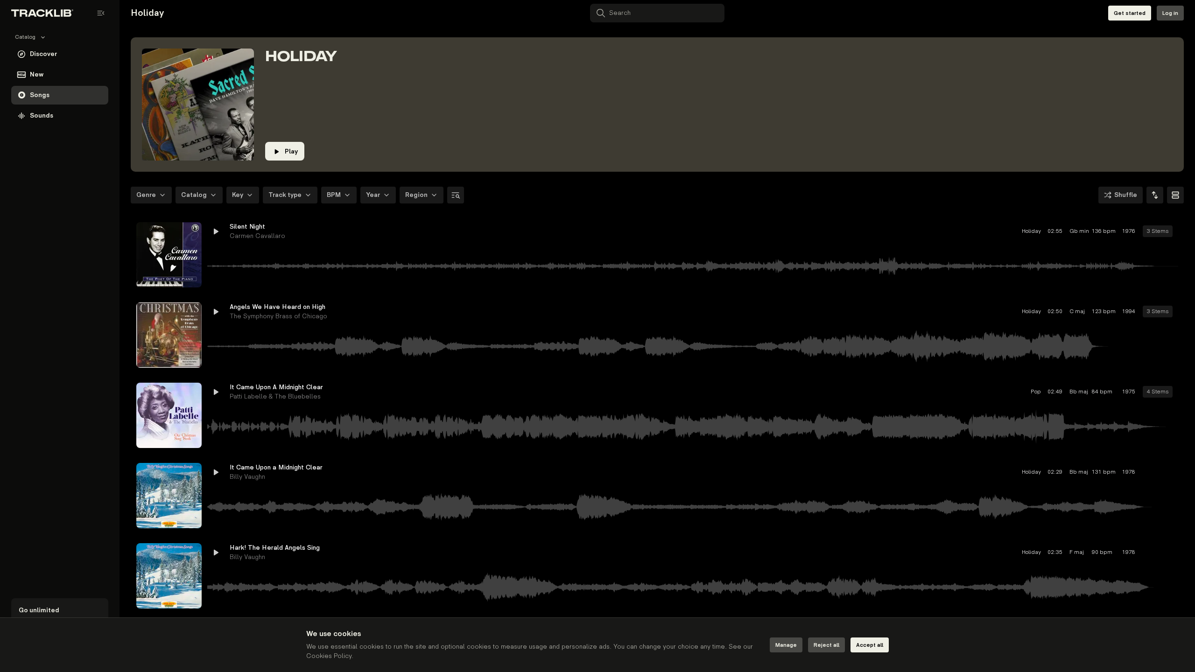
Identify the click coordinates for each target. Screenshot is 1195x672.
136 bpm (1038, 231)
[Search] (455, 195)
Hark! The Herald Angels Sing (275, 548)
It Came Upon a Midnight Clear (276, 467)
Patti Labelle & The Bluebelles (275, 396)
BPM (334, 195)
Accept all (869, 645)
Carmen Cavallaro (257, 236)
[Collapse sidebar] (100, 13)
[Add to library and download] (1153, 231)
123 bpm (1038, 311)
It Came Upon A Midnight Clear (276, 387)
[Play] (169, 254)
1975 (1063, 391)
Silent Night (247, 227)
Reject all (826, 645)
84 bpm (1036, 391)
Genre (146, 195)
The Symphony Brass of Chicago (278, 316)
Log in (1170, 13)
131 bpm (1038, 472)
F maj (1011, 552)
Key (237, 195)
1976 (1063, 231)
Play (291, 151)
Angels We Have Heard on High (277, 307)
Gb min (1012, 231)
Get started (1130, 13)
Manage (786, 645)
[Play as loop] (1120, 231)
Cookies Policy (328, 656)
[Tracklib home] (42, 13)
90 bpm (1036, 552)
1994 (1063, 311)
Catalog (194, 195)
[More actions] (1170, 231)
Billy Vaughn (247, 477)
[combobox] (1154, 195)
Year (373, 195)
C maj (1011, 311)
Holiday (966, 231)
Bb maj (1012, 391)
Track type (285, 195)
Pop (970, 391)
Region (416, 195)
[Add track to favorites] (1137, 231)
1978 (1063, 472)
